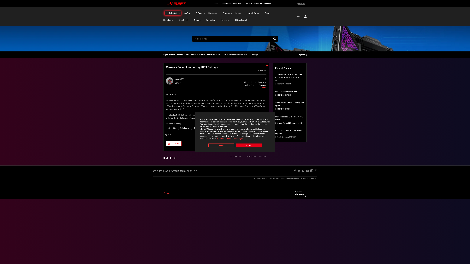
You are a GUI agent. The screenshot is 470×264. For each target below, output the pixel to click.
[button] (169, 143)
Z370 (194, 128)
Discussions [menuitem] (212, 13)
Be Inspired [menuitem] (173, 13)
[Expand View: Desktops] (231, 13)
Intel (174, 128)
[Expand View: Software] (204, 13)
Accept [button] (249, 146)
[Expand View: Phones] (272, 13)
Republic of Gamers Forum (173, 55)
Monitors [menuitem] (197, 20)
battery (170, 135)
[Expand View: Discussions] (219, 13)
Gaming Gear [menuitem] (210, 20)
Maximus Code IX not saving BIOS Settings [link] (243, 55)
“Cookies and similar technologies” (230, 139)
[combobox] (235, 39)
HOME (165, 171)
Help (298, 17)
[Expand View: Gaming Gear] (217, 20)
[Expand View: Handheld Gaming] (261, 13)
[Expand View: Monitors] (202, 20)
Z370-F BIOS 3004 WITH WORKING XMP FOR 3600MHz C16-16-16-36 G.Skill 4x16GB (288, 78)
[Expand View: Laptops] (243, 13)
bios (175, 135)
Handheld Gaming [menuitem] (253, 13)
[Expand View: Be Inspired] (179, 13)
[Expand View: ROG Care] (192, 13)
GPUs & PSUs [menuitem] (183, 20)
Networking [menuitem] (225, 20)
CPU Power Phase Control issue (286, 92)
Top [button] (167, 193)
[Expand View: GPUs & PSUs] (190, 20)
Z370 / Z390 (222, 55)
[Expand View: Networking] (230, 20)
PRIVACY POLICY (275, 179)
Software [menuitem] (199, 13)
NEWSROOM (174, 171)
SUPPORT (267, 4)
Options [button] (302, 55)
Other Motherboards (283, 137)
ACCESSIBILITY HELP (188, 171)
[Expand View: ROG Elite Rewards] (249, 20)
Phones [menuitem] (267, 13)
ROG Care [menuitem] (187, 13)
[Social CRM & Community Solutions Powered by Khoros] (300, 194)
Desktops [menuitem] (226, 13)
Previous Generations (207, 55)
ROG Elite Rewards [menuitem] (241, 20)
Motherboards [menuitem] (168, 20)
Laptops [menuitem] (238, 13)
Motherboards (191, 55)
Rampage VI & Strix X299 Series (286, 123)
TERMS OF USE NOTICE (260, 179)
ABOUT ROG (157, 171)
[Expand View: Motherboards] (175, 20)
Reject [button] (221, 146)
